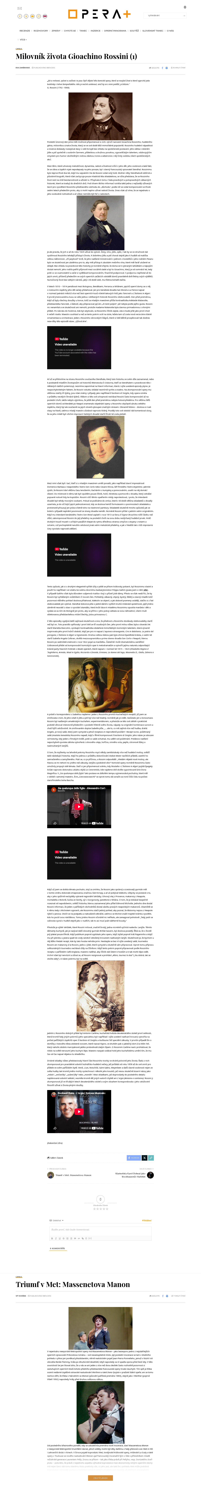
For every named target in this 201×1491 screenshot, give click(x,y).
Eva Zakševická (23, 68)
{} (86, 1238)
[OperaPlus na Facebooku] (20, 16)
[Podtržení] (60, 1238)
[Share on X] (144, 1158)
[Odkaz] (83, 1238)
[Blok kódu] (79, 1238)
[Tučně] (52, 1238)
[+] (90, 1238)
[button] (185, 7)
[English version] (45, 16)
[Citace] (75, 1238)
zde (145, 590)
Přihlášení (146, 1220)
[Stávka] (63, 1238)
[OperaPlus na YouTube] (32, 16)
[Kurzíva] (56, 1238)
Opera (19, 49)
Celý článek (100, 1478)
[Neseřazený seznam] (71, 1238)
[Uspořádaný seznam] (67, 1238)
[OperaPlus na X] (26, 16)
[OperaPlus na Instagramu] (39, 16)
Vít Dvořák (21, 1296)
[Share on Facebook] (162, 68)
